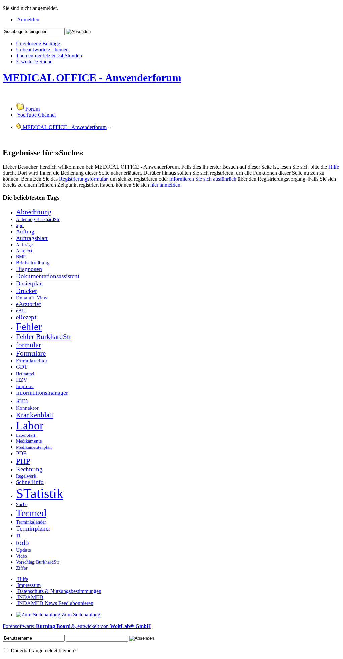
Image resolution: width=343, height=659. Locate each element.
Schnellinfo (30, 482)
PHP (23, 461)
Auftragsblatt (32, 238)
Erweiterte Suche (34, 61)
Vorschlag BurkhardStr (37, 562)
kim (22, 400)
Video (21, 556)
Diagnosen (29, 269)
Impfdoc (25, 386)
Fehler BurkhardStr (43, 337)
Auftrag (25, 231)
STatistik (39, 493)
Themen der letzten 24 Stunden (49, 55)
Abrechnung (34, 212)
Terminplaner (33, 528)
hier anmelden (165, 185)
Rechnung (29, 469)
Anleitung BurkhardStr (38, 219)
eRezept (26, 317)
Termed (31, 513)
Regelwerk (26, 476)
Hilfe (333, 167)
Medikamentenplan (34, 447)
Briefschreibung (33, 262)
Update (23, 550)
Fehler (29, 326)
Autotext (24, 250)
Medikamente (29, 441)
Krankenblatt (34, 415)
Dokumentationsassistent (47, 276)
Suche (21, 504)
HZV (21, 380)
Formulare (31, 353)
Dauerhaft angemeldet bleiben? (42, 650)
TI (18, 535)
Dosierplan (29, 283)
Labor (29, 425)
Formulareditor (31, 360)
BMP (21, 256)
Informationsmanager (42, 392)
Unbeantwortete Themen (42, 49)
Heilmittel (25, 374)
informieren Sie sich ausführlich (202, 179)
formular (28, 345)
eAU (21, 310)
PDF (21, 453)
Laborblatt (25, 435)
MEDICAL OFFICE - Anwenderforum (92, 78)
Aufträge (24, 244)
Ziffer (22, 568)
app (20, 225)
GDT (21, 367)
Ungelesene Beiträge (38, 43)
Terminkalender (31, 522)
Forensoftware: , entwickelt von (77, 626)
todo (22, 543)
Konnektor (27, 408)
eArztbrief (28, 304)
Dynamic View (31, 297)
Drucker (26, 290)
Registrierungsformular (83, 179)
